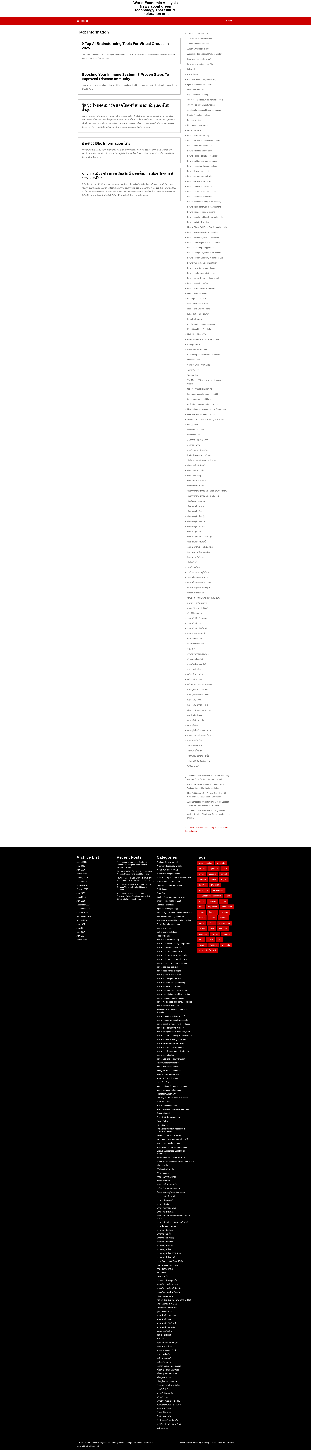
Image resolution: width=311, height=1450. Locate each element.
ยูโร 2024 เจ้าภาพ (195, 613)
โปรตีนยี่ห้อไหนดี (194, 746)
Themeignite (207, 1443)
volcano (202, 945)
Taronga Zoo (192, 375)
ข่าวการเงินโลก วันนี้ (207, 950)
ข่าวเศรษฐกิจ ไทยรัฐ (196, 516)
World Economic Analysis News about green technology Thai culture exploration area (155, 8)
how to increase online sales (199, 197)
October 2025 (82, 889)
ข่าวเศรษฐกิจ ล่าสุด (195, 506)
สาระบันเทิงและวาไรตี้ (196, 664)
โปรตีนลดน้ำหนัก (194, 751)
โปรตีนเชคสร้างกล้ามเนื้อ (198, 756)
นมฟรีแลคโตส (193, 567)
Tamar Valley (193, 370)
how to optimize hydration (198, 222)
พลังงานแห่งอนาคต (195, 593)
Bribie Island (192, 69)
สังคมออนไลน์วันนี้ (195, 659)
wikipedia (226, 945)
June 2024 (81, 928)
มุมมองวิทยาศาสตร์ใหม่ (197, 608)
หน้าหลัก (229, 21)
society (202, 929)
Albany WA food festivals (198, 44)
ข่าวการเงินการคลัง (195, 470)
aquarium (213, 868)
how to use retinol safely (197, 283)
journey (212, 912)
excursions (203, 890)
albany (202, 868)
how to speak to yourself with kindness (203, 243)
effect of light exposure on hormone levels (205, 100)
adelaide (221, 863)
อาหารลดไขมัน (194, 669)
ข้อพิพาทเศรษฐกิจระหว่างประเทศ (201, 460)
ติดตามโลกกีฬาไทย (195, 557)
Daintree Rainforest (195, 90)
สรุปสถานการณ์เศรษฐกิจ (198, 654)
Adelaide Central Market (197, 34)
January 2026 (82, 878)
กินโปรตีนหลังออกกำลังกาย (199, 455)
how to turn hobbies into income (201, 273)
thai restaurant (191, 831)
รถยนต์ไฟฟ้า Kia (194, 623)
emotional (215, 885)
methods (223, 918)
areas (224, 868)
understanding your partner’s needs (202, 404)
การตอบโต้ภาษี (193, 445)
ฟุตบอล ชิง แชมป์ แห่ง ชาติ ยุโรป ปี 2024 (204, 598)
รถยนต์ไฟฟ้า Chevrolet (197, 618)
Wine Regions (193, 435)
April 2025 (81, 901)
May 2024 (81, 932)
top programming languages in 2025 (202, 394)
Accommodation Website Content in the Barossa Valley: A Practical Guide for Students (134, 887)
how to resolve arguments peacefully (203, 237)
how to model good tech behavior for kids (205, 217)
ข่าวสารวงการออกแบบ (197, 481)
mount (201, 923)
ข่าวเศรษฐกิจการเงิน (196, 521)
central (224, 874)
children (202, 879)
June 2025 (81, 897)
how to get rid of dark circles (199, 181)
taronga (226, 934)
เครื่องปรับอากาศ (194, 679)
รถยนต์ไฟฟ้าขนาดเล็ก (196, 634)
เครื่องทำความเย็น (195, 674)
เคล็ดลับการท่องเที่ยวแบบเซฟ (199, 684)
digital (224, 879)
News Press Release (189, 1443)
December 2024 (83, 905)
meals (212, 918)
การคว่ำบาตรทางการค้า (197, 440)
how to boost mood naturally (199, 146)
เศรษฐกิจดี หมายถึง (195, 720)
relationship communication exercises (203, 355)
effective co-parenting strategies (201, 105)
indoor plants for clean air (198, 299)
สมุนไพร (191, 649)
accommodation (205, 863)
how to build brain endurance (199, 151)
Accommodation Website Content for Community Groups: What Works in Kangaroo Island (132, 864)
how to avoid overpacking (198, 135)
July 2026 (81, 866)
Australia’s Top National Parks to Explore (205, 54)
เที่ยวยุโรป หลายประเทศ (197, 705)
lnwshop (224, 912)
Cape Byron (192, 74)
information (227, 907)
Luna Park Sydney (195, 319)
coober (213, 879)
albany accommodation (218, 827)
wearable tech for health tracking (201, 414)
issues (201, 912)
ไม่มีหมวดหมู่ (193, 766)
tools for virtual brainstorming (199, 389)
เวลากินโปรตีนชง (194, 715)
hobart (223, 901)
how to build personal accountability (202, 156)
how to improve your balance (199, 186)
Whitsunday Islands (195, 430)
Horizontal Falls (194, 130)
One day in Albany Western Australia (203, 339)
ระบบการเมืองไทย (195, 639)
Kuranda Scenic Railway (198, 314)
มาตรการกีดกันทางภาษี (197, 603)
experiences (218, 890)
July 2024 (81, 924)
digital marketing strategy (198, 95)
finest (228, 896)
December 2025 (83, 881)
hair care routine (194, 120)
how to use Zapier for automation (201, 288)
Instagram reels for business (199, 304)
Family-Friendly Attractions (198, 115)
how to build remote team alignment (202, 161)
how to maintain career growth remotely (204, 202)
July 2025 (81, 893)
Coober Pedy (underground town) (201, 79)
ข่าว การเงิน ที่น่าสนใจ (197, 465)
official (212, 923)
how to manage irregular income (201, 212)
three (201, 939)
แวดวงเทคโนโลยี (194, 741)
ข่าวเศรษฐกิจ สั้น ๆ (195, 511)
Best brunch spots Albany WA (200, 64)
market (202, 918)
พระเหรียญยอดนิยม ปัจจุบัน (198, 588)
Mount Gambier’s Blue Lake (199, 329)
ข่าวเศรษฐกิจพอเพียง (196, 526)
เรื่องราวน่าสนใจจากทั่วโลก (199, 710)
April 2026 (81, 870)
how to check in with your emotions (202, 166)
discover (202, 885)
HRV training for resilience (198, 293)
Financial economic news (210, 896)
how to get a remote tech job (199, 176)
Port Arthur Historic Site (197, 350)
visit (219, 939)
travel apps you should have (199, 399)
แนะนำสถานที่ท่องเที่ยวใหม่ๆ (199, 735)
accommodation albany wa (196, 827)
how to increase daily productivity (201, 192)
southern (223, 929)
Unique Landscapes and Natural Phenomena (206, 409)
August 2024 (82, 920)
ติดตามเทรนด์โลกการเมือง (198, 552)
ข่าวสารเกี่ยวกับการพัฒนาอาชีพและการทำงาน (207, 491)
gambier (212, 901)
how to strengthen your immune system (204, 253)
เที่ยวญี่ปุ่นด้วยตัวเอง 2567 (198, 695)
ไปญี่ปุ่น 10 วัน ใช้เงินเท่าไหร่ (199, 761)
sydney (215, 934)
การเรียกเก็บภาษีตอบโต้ (197, 450)
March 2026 (82, 874)
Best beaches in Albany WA (199, 59)
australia (212, 874)
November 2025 (83, 885)
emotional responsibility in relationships (204, 110)
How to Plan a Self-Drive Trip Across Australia (207, 227)
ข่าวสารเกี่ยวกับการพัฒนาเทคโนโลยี (203, 496)
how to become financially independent (204, 141)
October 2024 (82, 913)
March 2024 (82, 940)
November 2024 (83, 909)
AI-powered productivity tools (199, 39)
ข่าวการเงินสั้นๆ (194, 476)
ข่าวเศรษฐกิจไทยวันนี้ (196, 542)
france (201, 901)
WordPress (229, 1443)
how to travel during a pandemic (201, 268)
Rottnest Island (193, 360)
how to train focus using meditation (202, 263)
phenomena (224, 923)
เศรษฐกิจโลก (193, 725)
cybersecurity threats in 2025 (199, 84)
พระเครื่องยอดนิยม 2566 (197, 577)
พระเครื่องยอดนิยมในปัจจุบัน (199, 583)
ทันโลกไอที (192, 562)
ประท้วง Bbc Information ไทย (106, 143)
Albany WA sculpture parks (198, 49)
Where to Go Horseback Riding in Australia (205, 419)
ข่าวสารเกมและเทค (195, 486)
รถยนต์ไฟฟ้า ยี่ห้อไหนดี (197, 628)
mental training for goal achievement (203, 324)
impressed (212, 907)
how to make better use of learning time (204, 207)
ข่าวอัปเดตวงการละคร (197, 501)
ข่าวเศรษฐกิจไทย (194, 532)
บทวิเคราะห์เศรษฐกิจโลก (198, 572)
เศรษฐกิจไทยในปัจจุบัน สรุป (199, 730)
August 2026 (82, 862)
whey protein (192, 425)
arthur (201, 874)
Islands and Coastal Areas (198, 309)
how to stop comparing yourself (200, 248)
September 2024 (84, 916)
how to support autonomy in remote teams (205, 258)
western (213, 945)
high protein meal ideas (197, 125)
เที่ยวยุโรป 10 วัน (194, 700)
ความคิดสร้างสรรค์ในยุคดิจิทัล (200, 547)
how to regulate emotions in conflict (202, 232)
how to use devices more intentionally (203, 278)
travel (210, 939)
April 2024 (81, 936)
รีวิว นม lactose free (195, 644)
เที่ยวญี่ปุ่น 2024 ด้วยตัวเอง (198, 690)
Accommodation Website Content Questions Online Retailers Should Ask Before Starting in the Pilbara (208, 814)
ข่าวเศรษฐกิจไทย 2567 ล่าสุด (199, 537)
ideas (201, 907)
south (212, 929)
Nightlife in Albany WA (197, 334)
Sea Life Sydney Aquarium (198, 365)
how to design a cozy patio (198, 171)
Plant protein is (193, 344)
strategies (203, 934)
